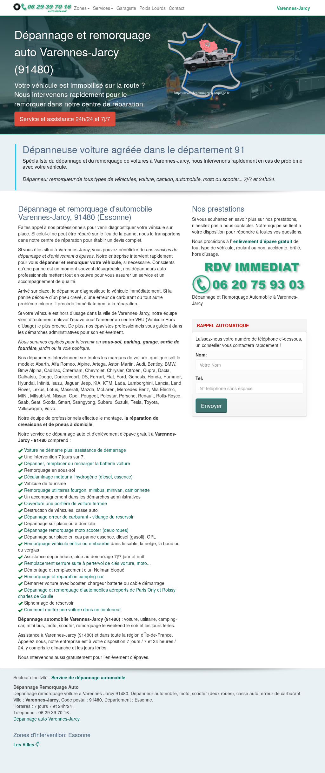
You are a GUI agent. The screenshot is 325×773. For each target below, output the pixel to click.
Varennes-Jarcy (293, 8)
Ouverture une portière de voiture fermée (65, 503)
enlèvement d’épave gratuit (262, 241)
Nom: (201, 354)
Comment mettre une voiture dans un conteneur (72, 609)
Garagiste (126, 8)
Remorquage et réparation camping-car (64, 576)
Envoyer (211, 405)
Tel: (199, 378)
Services (101, 8)
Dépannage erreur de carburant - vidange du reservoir (79, 516)
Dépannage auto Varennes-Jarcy (46, 718)
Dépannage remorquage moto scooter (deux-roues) (76, 530)
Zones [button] (82, 10)
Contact (176, 8)
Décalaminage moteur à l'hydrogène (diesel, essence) (78, 476)
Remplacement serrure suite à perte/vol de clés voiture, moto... (87, 563)
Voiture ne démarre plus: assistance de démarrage (75, 450)
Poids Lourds (152, 8)
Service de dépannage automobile (88, 677)
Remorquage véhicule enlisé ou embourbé (66, 543)
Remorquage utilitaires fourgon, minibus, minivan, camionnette (87, 490)
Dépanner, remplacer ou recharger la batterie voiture (77, 463)
